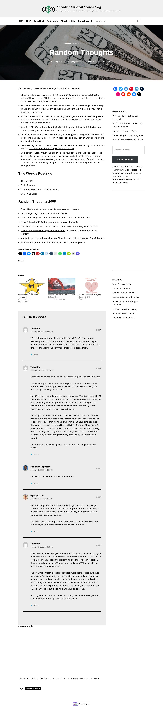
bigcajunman (75, 61)
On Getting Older (29, 194)
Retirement (52, 21)
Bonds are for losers (121, 288)
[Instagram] (118, 94)
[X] (139, 94)
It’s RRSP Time (27, 181)
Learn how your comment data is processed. (77, 678)
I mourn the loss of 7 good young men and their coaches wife (70, 153)
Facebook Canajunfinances (125, 297)
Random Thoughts (104, 61)
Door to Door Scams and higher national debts (43, 230)
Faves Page (83, 21)
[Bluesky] (134, 94)
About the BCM (68, 21)
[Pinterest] (131, 89)
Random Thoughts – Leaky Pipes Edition (39, 242)
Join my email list (125, 159)
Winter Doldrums (28, 185)
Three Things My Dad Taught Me (127, 135)
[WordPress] (137, 89)
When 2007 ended (29, 209)
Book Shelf (39, 21)
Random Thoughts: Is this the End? (61, 295)
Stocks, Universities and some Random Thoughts (44, 238)
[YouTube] (123, 94)
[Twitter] (121, 89)
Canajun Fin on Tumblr (123, 292)
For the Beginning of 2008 (33, 213)
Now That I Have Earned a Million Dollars (39, 189)
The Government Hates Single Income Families (51, 148)
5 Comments (88, 61)
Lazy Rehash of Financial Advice (127, 139)
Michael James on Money (124, 309)
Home (80, 43)
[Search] (92, 21)
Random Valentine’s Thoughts (89, 295)
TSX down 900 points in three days (72, 95)
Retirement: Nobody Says (124, 131)
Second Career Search (123, 317)
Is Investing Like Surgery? (65, 116)
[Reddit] (129, 94)
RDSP (28, 21)
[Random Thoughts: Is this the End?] (61, 286)
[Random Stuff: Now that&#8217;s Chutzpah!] (32, 286)
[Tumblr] (142, 89)
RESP (21, 21)
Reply (98, 330)
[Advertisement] (128, 231)
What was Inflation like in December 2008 (40, 226)
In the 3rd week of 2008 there (35, 222)
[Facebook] (115, 89)
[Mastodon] (126, 89)
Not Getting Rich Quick (123, 313)
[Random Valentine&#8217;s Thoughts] (91, 286)
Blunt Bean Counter (121, 284)
